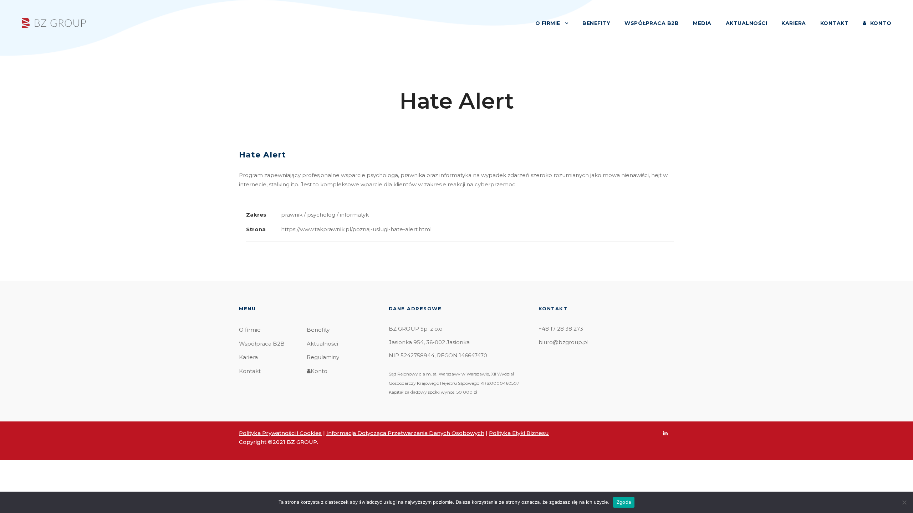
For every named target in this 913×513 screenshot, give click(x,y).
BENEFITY (596, 23)
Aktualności (322, 343)
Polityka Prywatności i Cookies (280, 433)
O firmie (250, 329)
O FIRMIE (547, 23)
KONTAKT (834, 23)
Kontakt (250, 371)
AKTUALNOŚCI (746, 23)
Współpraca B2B (262, 343)
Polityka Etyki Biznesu (519, 433)
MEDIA (702, 23)
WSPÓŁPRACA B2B (651, 23)
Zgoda (624, 502)
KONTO (880, 23)
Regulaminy (323, 357)
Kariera (248, 357)
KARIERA (793, 23)
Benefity (318, 329)
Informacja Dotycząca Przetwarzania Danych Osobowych (405, 433)
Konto (319, 371)
